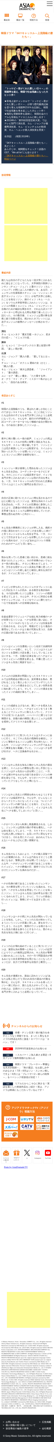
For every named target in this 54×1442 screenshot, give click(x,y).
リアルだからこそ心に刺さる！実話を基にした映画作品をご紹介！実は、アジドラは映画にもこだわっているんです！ (26, 1086)
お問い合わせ (12, 1422)
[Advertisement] (26, 206)
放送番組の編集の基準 (17, 1428)
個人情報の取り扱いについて (21, 1425)
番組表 (7, 20)
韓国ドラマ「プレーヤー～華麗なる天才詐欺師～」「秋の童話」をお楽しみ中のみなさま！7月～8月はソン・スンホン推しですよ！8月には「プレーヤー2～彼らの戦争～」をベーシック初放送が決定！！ (26, 1070)
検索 (47, 20)
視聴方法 (34, 20)
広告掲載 (46, 1422)
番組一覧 (20, 20)
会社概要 (46, 1428)
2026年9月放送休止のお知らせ (26, 1048)
